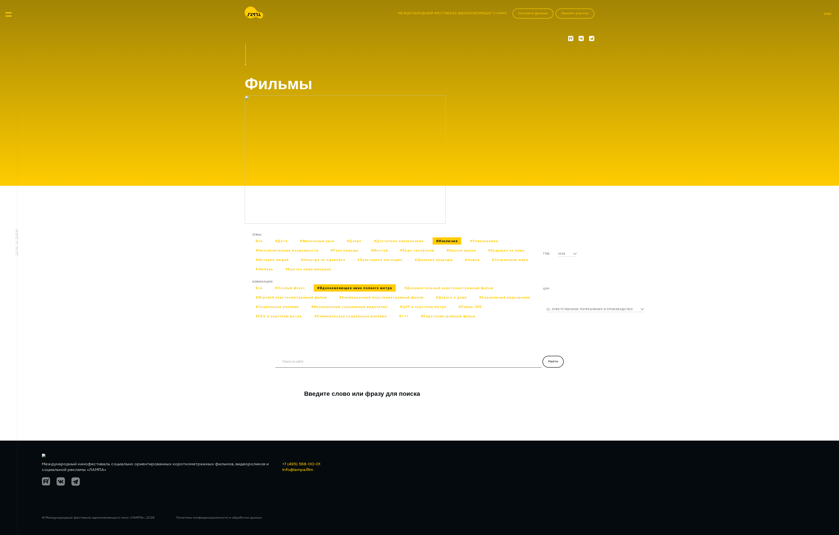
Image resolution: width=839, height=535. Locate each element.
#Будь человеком (417, 250)
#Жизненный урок (317, 241)
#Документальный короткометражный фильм (448, 288)
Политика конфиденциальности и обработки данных (219, 517)
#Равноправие (484, 241)
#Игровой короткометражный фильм (291, 297)
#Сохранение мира (510, 260)
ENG (827, 14)
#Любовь (264, 269)
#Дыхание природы (434, 260)
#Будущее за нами (506, 250)
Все (259, 241)
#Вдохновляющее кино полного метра (354, 288)
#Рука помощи (345, 250)
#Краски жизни (461, 250)
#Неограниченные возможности (287, 250)
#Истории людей (272, 260)
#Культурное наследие (379, 260)
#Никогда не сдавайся (323, 260)
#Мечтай (379, 250)
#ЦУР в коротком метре (423, 307)
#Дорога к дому (451, 297)
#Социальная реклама (277, 307)
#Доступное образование (399, 241)
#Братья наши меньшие (308, 269)
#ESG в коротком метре (279, 316)
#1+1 (404, 316)
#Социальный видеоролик (504, 297)
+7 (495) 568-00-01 (301, 464)
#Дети (281, 241)
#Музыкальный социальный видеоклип (349, 307)
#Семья (472, 260)
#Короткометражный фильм (448, 316)
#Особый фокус (290, 288)
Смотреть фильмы (533, 13)
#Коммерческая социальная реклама (350, 316)
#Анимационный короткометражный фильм (381, 297)
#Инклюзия (447, 241)
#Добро (354, 241)
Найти (553, 361)
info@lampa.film (297, 470)
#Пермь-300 (470, 307)
